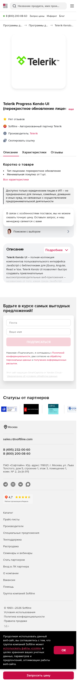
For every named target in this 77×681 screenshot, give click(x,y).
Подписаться (39, 342)
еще (71, 109)
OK (64, 650)
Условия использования (19, 612)
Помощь (8, 586)
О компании (11, 573)
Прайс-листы (11, 519)
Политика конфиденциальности (24, 616)
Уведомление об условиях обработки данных (32, 376)
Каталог (8, 512)
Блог (62, 15)
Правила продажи (15, 620)
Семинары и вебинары (17, 553)
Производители (13, 526)
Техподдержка (12, 539)
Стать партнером (14, 559)
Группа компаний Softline (19, 593)
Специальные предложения (21, 532)
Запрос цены (37, 15)
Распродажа (11, 546)
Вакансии (9, 579)
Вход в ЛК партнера (16, 566)
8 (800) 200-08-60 (16, 15)
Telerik (34, 133)
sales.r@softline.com (18, 439)
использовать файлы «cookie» (22, 648)
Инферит (52, 15)
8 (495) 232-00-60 (16, 449)
